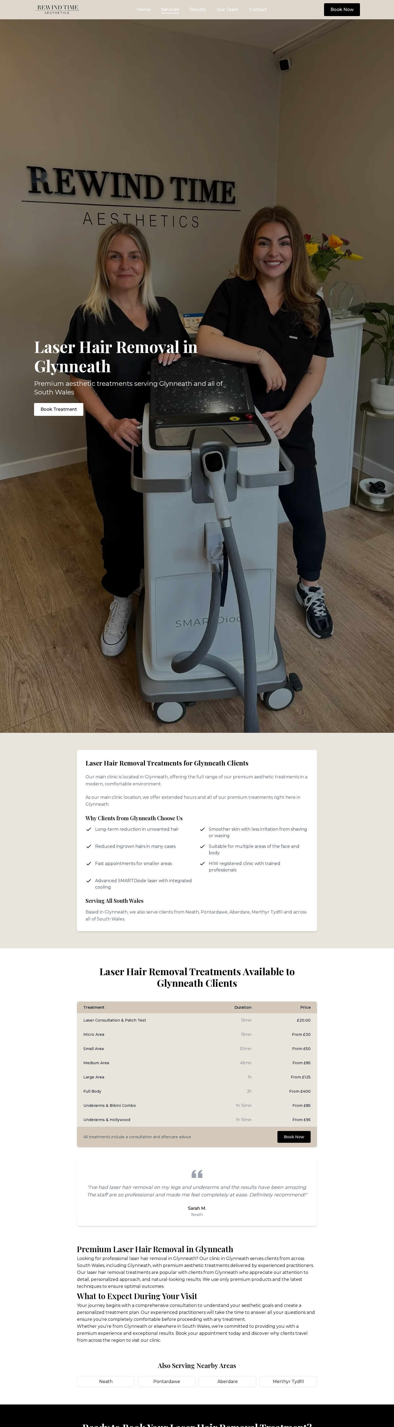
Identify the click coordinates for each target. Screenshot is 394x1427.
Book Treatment (58, 409)
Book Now (342, 9)
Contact (258, 9)
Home (143, 9)
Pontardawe (166, 1381)
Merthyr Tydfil (288, 1381)
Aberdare (227, 1381)
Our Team (228, 9)
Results (198, 9)
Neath (106, 1381)
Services (170, 9)
